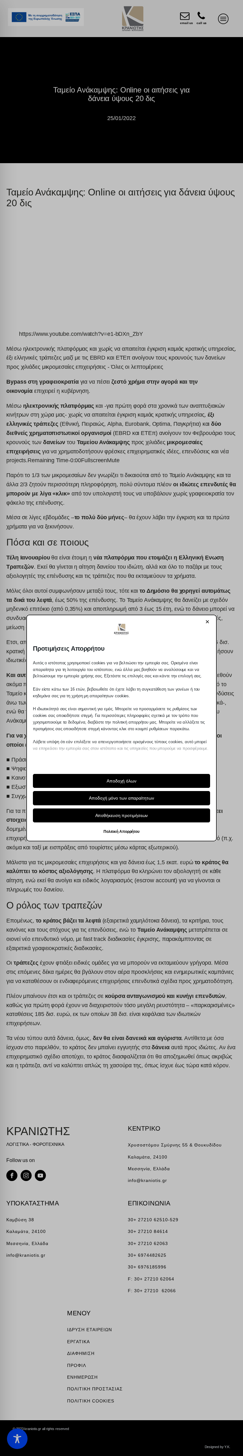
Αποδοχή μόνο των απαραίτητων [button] (121, 798)
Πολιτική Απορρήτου (121, 831)
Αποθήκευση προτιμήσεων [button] (121, 815)
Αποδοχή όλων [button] (121, 780)
